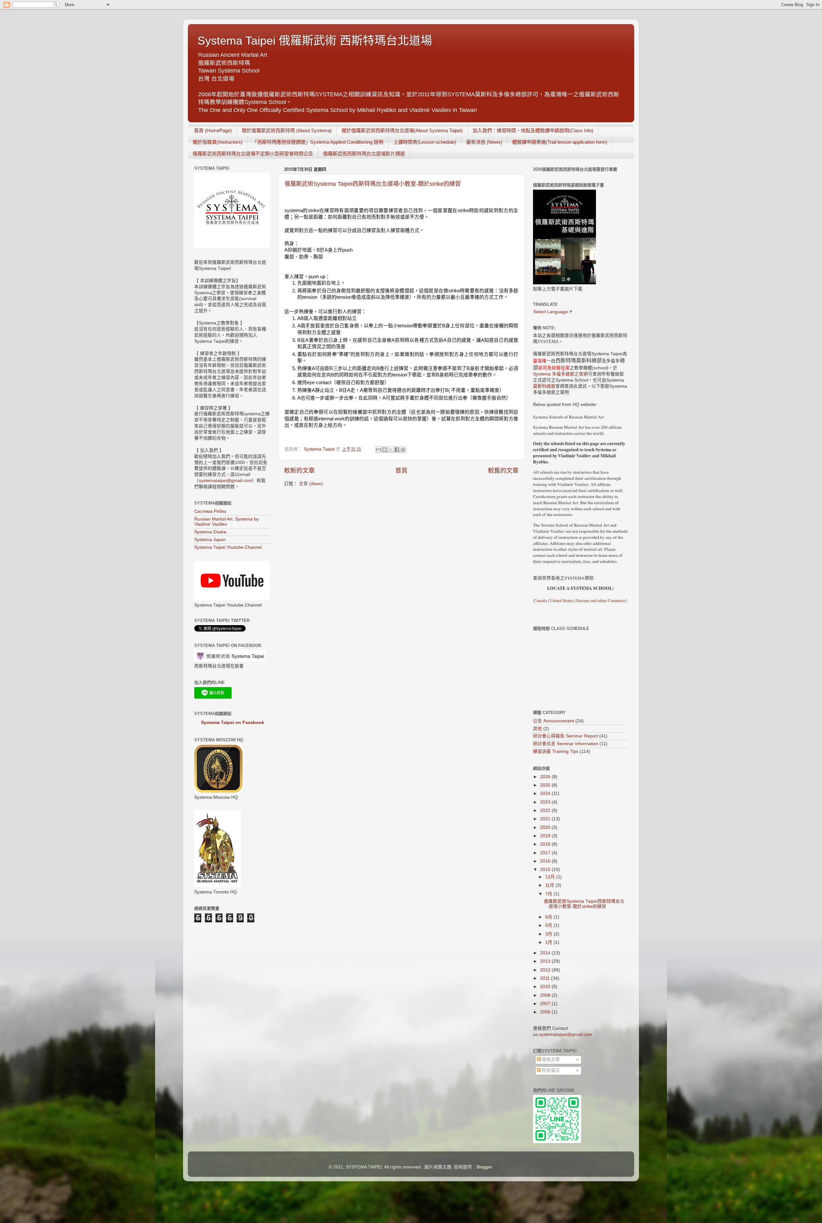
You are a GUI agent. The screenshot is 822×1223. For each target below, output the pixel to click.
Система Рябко (210, 511)
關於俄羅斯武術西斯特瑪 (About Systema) (287, 130)
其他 (537, 728)
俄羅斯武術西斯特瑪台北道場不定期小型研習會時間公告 (253, 153)
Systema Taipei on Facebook (232, 722)
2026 (546, 776)
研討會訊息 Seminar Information (565, 743)
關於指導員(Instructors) (217, 142)
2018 (546, 844)
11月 (550, 885)
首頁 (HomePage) (213, 130)
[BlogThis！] (384, 449)
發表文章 (550, 1059)
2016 (546, 861)
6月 (549, 917)
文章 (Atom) (311, 483)
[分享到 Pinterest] (403, 449)
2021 (546, 818)
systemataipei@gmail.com (225, 480)
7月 (549, 893)
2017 (546, 852)
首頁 (401, 470)
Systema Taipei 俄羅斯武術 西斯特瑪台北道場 (314, 40)
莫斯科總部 (544, 386)
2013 (546, 961)
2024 (546, 793)
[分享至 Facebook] (397, 449)
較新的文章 (299, 470)
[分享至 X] (391, 449)
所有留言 (550, 1070)
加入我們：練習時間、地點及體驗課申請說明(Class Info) (533, 130)
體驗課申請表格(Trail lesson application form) (559, 142)
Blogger (484, 1167)
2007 (546, 1003)
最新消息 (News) (484, 142)
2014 (546, 953)
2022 (546, 810)
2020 (546, 827)
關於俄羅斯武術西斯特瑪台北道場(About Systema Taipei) (402, 130)
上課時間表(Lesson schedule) (424, 142)
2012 (546, 970)
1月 (549, 942)
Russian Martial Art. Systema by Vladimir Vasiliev (226, 522)
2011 (545, 978)
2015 (546, 869)
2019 (546, 835)
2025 (546, 785)
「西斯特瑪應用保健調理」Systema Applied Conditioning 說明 (317, 142)
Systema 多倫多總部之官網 (560, 374)
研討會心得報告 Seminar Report (565, 736)
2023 (546, 802)
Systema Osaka (210, 532)
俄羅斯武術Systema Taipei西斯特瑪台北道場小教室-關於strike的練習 (372, 184)
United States (561, 600)
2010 (546, 986)
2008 (546, 995)
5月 (549, 925)
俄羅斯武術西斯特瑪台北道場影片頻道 (364, 153)
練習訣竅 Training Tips (555, 751)
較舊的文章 (503, 470)
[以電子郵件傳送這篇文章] (378, 449)
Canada (540, 600)
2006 (546, 1012)
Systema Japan (210, 539)
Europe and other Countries (600, 600)
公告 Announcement (553, 721)
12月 (550, 876)
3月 (549, 934)
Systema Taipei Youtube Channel (228, 547)
